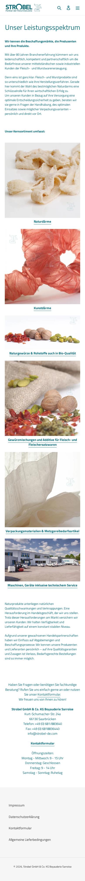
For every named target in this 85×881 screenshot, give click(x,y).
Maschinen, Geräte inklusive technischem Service (42, 585)
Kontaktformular (48, 694)
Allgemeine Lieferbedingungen (30, 839)
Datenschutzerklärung (24, 816)
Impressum (17, 805)
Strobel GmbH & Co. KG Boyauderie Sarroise (47, 866)
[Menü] (77, 7)
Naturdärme (42, 221)
